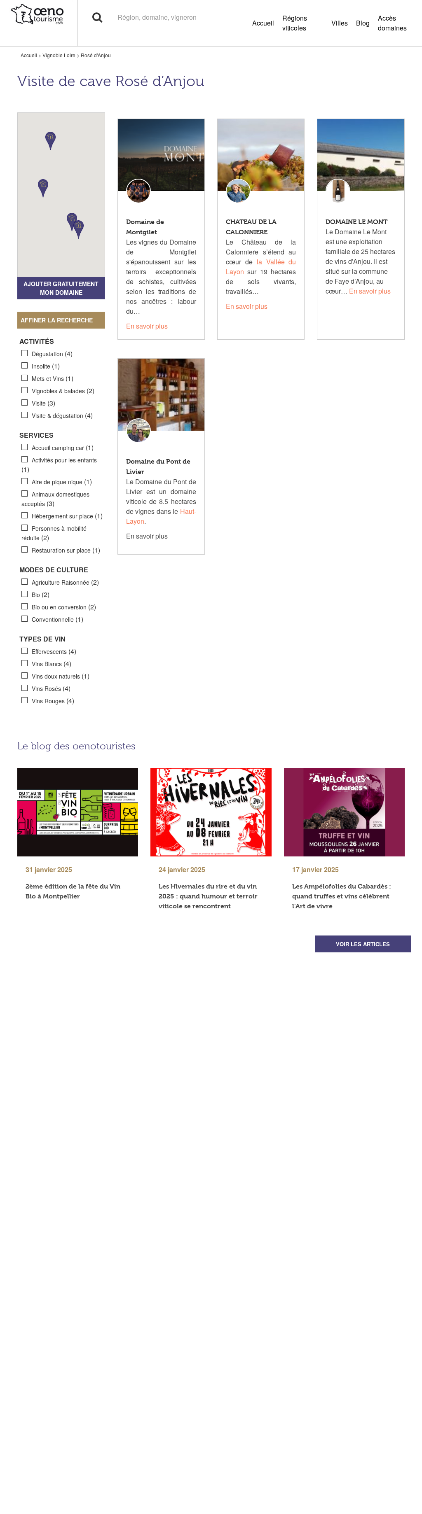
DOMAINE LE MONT (356, 222)
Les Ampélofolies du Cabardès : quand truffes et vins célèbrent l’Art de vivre (341, 896)
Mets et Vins (52, 378)
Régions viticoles (294, 23)
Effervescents (54, 651)
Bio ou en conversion (64, 606)
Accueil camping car (63, 447)
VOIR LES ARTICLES (363, 944)
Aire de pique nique (62, 481)
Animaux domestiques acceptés (55, 499)
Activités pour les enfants (59, 465)
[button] (50, 141)
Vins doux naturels (60, 676)
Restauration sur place (66, 550)
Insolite (46, 366)
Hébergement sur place (67, 515)
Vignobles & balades (63, 390)
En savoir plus (147, 326)
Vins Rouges (53, 700)
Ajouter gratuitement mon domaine (60, 288)
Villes (339, 23)
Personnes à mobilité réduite (54, 533)
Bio (40, 594)
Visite (43, 403)
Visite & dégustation (62, 415)
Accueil (263, 23)
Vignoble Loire (58, 54)
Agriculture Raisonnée (65, 582)
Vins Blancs (51, 663)
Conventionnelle (57, 619)
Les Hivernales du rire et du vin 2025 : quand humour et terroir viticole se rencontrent (208, 896)
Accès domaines (392, 23)
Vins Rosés (51, 688)
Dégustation (52, 353)
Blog (363, 23)
